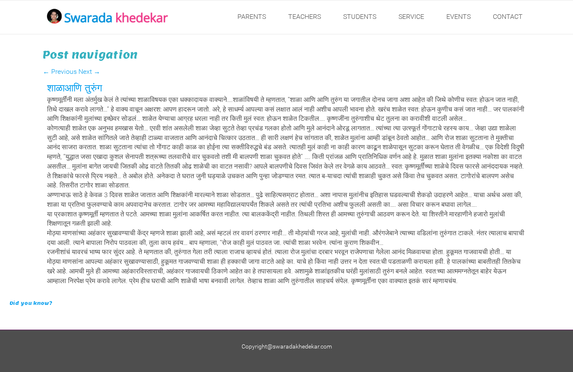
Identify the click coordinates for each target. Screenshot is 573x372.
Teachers (304, 17)
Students (359, 17)
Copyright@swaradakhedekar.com (287, 346)
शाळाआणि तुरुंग (74, 87)
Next (89, 71)
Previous (60, 71)
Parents (251, 17)
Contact (508, 17)
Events (458, 17)
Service (411, 17)
